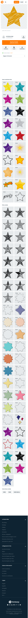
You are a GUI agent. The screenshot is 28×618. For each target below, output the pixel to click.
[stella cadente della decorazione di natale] (8, 282)
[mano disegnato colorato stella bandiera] (8, 541)
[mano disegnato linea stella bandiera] (8, 517)
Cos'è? (11, 52)
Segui (23, 37)
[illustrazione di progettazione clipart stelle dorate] (8, 294)
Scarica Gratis (14, 42)
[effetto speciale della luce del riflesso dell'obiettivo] (8, 221)
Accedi (22, 2)
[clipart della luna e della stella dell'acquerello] (8, 257)
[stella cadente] (8, 306)
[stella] (8, 87)
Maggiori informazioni (7, 56)
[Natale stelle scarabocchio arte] (8, 334)
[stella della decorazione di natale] (8, 245)
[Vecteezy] (2, 2)
